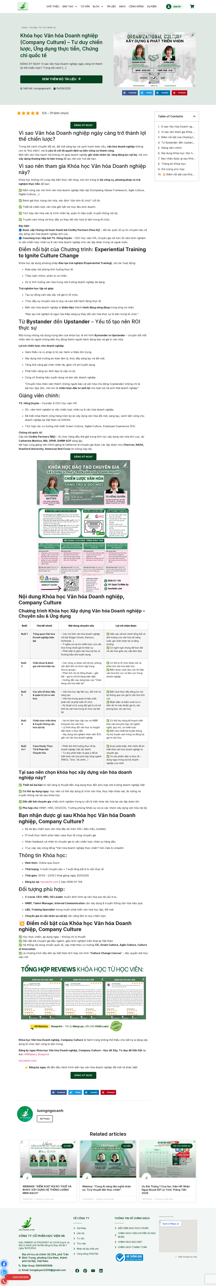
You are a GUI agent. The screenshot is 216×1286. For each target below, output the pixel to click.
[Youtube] (93, 1271)
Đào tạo (67, 6)
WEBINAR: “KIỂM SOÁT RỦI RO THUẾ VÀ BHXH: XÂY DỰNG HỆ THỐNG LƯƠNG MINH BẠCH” (47, 1190)
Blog (96, 6)
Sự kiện (151, 6)
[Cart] (192, 6)
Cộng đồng (136, 6)
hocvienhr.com (49, 881)
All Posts (45, 1118)
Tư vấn (85, 6)
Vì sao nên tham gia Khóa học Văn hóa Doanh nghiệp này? (178, 132)
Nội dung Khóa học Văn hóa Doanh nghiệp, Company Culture (178, 153)
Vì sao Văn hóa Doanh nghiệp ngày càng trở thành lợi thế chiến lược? (178, 126)
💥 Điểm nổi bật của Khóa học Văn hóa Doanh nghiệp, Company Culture (179, 174)
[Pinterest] (85, 1271)
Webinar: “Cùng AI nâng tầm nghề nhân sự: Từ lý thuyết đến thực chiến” (106, 1188)
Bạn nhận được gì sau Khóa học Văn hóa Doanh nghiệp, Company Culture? (178, 158)
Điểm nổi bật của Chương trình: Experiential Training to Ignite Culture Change (178, 137)
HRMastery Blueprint (36, 1054)
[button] (130, 92)
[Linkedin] (101, 1271)
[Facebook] (77, 1271)
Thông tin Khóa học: (173, 163)
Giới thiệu (52, 6)
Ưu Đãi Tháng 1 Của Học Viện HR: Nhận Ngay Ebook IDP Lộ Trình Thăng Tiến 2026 (166, 1190)
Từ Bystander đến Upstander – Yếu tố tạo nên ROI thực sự (178, 142)
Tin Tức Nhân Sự (47, 27)
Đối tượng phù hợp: (173, 169)
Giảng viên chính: (171, 147)
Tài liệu (111, 6)
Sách (122, 6)
